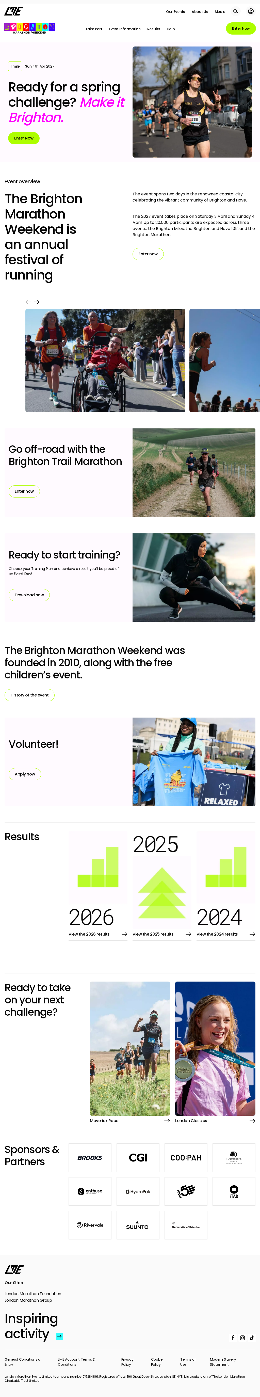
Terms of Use (188, 1362)
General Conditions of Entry (23, 1362)
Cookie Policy (157, 1362)
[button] (28, 302)
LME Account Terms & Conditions (76, 1362)
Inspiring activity (29, 1326)
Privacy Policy (127, 1362)
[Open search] (236, 11)
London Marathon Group (28, 1300)
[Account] (251, 11)
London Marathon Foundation (33, 1294)
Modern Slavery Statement (223, 1362)
